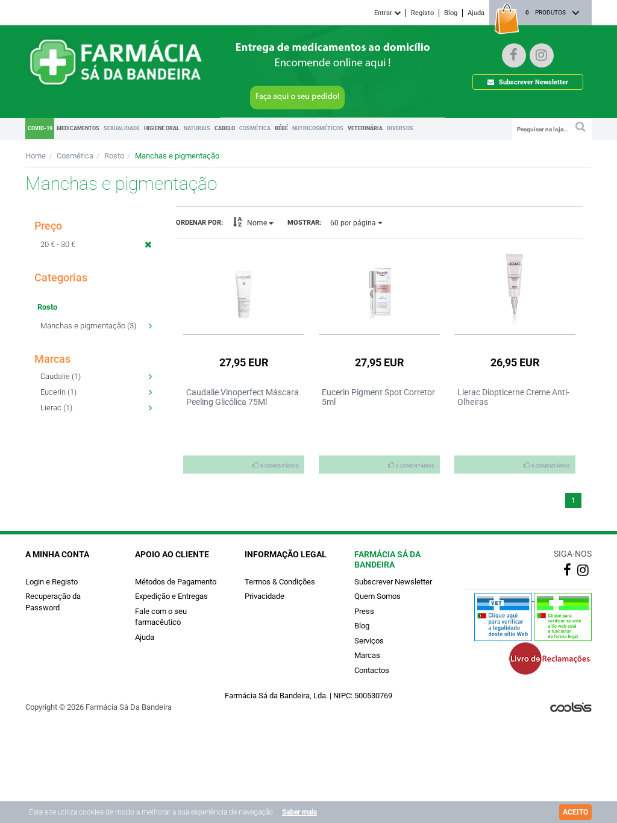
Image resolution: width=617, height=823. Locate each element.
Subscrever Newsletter (532, 82)
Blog (450, 13)
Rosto (114, 155)
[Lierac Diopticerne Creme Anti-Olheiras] (514, 287)
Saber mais (299, 812)
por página (354, 223)
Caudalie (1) (60, 376)
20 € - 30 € (57, 244)
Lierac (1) (56, 407)
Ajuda (476, 13)
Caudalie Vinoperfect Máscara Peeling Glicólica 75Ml (242, 397)
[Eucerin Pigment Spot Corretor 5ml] (379, 287)
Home (35, 155)
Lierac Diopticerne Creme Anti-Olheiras (513, 397)
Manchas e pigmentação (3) (88, 325)
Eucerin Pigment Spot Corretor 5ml (378, 397)
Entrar (384, 13)
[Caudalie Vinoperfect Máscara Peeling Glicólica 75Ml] (243, 287)
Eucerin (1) (58, 391)
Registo (422, 13)
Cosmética (75, 155)
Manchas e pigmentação (177, 155)
